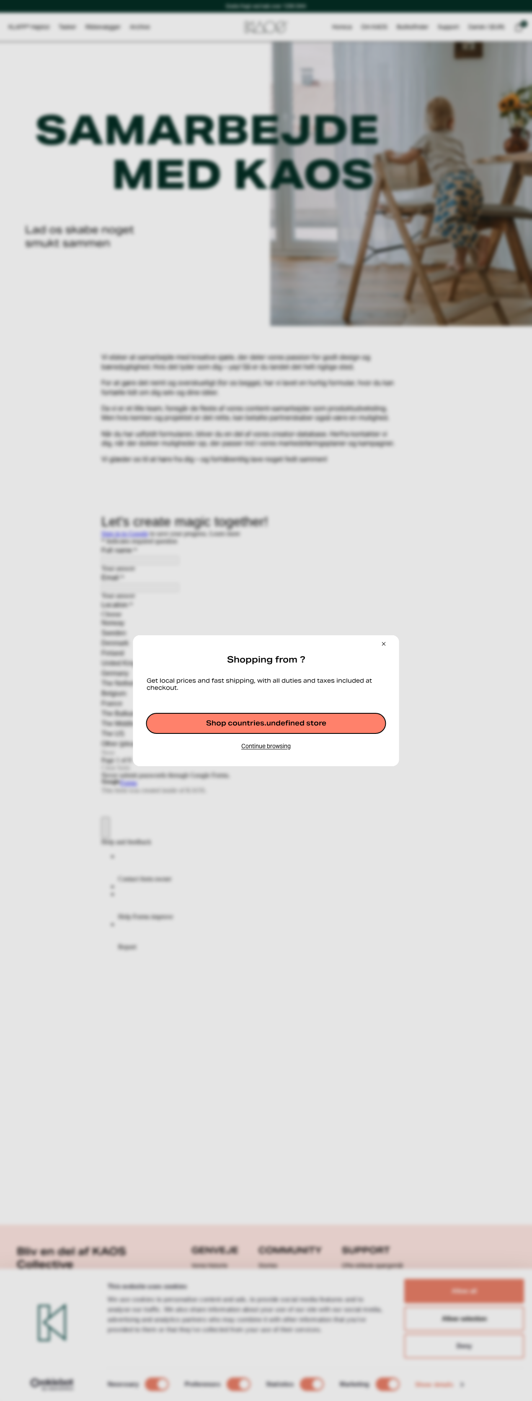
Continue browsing (266, 746)
